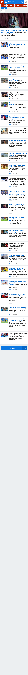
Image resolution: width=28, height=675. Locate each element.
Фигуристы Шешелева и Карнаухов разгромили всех (18, 194)
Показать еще (11, 348)
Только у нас (10, 5)
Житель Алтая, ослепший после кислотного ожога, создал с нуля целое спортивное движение (18, 106)
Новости (3, 5)
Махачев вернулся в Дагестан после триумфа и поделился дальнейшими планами (18, 143)
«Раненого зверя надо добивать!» (18, 45)
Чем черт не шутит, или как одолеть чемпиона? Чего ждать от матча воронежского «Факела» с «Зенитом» (17, 57)
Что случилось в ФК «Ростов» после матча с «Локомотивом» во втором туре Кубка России (18, 271)
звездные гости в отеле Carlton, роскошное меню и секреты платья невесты (14, 33)
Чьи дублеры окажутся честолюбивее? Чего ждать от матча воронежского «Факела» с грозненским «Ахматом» (18, 336)
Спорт (3, 38)
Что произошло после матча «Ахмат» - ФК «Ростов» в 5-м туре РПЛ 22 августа (17, 168)
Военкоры (17, 5)
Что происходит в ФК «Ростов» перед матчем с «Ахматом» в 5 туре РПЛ (18, 220)
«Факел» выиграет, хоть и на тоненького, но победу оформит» (18, 297)
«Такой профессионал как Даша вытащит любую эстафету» (18, 284)
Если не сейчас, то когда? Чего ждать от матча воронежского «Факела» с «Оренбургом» (17, 246)
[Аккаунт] (26, 2)
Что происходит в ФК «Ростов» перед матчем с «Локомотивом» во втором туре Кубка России (17, 322)
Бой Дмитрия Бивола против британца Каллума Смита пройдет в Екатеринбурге (18, 94)
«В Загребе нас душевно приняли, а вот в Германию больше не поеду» (18, 131)
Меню (2, 2)
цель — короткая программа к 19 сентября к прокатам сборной (18, 119)
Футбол (3, 10)
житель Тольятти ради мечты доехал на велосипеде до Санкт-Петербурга (18, 82)
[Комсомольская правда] (9, 2)
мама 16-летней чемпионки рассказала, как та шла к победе (18, 310)
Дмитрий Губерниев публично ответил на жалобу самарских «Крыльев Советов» (18, 233)
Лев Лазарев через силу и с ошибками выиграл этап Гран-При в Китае (18, 207)
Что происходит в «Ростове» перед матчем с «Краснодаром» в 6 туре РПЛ (18, 69)
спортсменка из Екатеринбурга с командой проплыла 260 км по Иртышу (18, 156)
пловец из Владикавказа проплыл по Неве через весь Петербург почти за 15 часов (17, 258)
